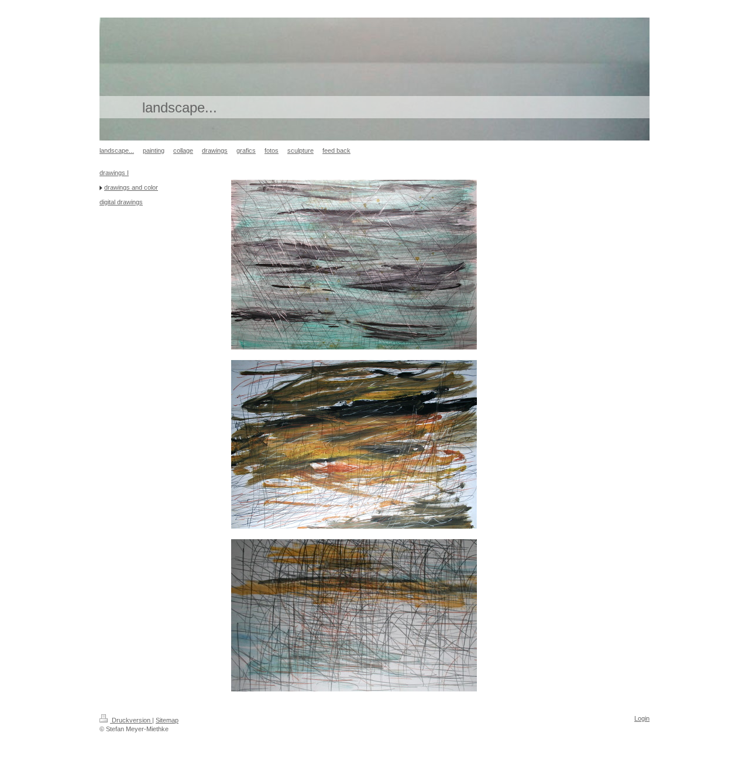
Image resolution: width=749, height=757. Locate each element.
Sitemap (167, 720)
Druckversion (131, 720)
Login (642, 718)
